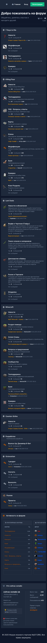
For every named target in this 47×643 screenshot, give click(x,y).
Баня (10, 161)
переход (10, 356)
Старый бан (11, 168)
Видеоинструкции (13, 236)
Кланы (11, 134)
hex (29, 116)
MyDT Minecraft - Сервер (15, 319)
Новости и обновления (17, 206)
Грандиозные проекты (15, 332)
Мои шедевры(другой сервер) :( (18, 344)
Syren (30, 61)
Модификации (14, 45)
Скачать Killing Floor (14, 91)
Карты (10, 122)
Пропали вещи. (12, 381)
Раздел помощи (14, 325)
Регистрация (37, 4)
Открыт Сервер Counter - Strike (18, 428)
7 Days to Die (11, 30)
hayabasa (13, 218)
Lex (29, 40)
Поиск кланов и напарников (19, 241)
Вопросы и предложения (18, 349)
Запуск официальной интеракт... (18, 216)
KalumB (20, 168)
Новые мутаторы (13, 155)
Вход (26, 4)
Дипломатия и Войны (17, 259)
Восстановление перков (15, 104)
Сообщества (13, 362)
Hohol (32, 344)
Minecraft (9, 307)
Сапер (10, 505)
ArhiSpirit (33, 610)
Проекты (12, 501)
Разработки (10, 436)
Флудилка (12, 292)
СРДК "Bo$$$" (12, 141)
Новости (11, 35)
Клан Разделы (14, 186)
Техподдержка (14, 56)
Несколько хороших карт (16, 129)
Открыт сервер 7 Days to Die (17, 40)
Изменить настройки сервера (17, 61)
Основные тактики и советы (16, 116)
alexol (29, 408)
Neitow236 (27, 332)
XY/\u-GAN (22, 141)
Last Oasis (10, 201)
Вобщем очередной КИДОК (16, 408)
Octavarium (13, 396)
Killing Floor (10, 79)
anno (24, 91)
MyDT (10, 180)
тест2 (10, 466)
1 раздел (11, 461)
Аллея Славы (13, 337)
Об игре (10, 448)
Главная (17, 4)
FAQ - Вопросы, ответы (17, 109)
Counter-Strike (12, 416)
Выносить (12, 482)
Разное (9, 495)
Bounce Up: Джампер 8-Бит (19, 443)
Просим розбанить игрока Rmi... (18, 394)
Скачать (11, 472)
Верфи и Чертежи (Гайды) (19, 224)
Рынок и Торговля (15, 275)
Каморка (11, 66)
